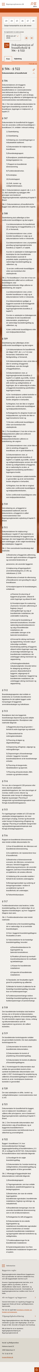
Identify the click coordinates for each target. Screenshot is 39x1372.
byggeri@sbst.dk (7, 1357)
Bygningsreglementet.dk (15, 4)
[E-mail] (32, 38)
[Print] (26, 38)
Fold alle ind (33, 64)
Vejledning (18, 59)
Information (10, 1265)
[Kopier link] (34, 70)
